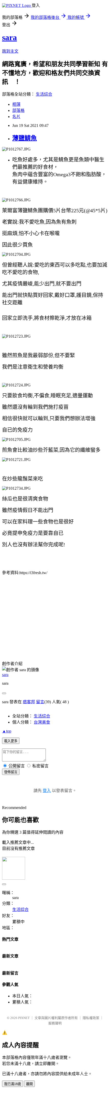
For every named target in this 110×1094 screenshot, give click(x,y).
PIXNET (24, 1018)
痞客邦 (29, 702)
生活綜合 (44, 94)
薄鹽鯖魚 (24, 138)
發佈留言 (10, 772)
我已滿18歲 (12, 1084)
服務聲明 (55, 1023)
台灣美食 (42, 722)
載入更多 (10, 741)
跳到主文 (10, 51)
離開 (29, 1084)
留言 (40, 702)
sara (9, 37)
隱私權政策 (91, 1018)
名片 (16, 116)
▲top (6, 731)
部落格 (18, 110)
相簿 (16, 104)
